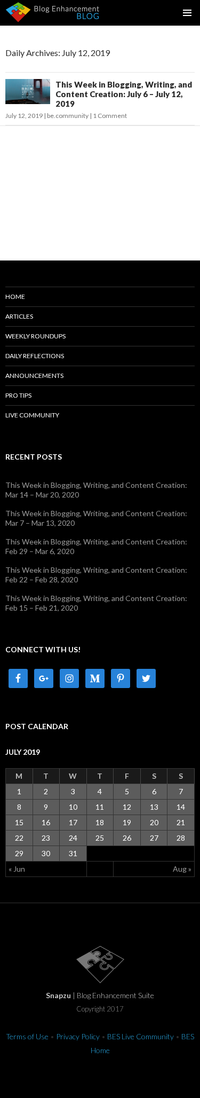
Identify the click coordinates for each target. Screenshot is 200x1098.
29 (19, 853)
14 (181, 806)
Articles (19, 316)
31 (73, 853)
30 (46, 853)
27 (154, 837)
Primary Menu (187, 13)
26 (127, 837)
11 (99, 806)
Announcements (34, 376)
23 (46, 837)
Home (15, 297)
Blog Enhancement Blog (52, 11)
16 (46, 822)
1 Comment (110, 116)
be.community (68, 116)
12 (127, 806)
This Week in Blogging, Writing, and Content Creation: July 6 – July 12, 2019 (123, 94)
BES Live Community (140, 1036)
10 (73, 806)
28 (181, 837)
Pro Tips (18, 395)
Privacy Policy (78, 1036)
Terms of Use (27, 1036)
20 (154, 822)
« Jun (17, 868)
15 (19, 822)
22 (19, 837)
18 (99, 822)
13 (154, 806)
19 (127, 822)
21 (181, 822)
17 (73, 822)
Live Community (32, 415)
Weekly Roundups (35, 336)
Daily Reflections (34, 356)
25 (99, 837)
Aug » (182, 868)
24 (73, 837)
